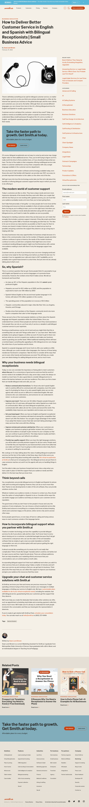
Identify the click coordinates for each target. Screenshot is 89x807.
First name (66, 196)
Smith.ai (66, 216)
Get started (11, 145)
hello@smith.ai (28, 615)
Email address (67, 189)
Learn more (23, 145)
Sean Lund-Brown (9, 47)
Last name (65, 204)
